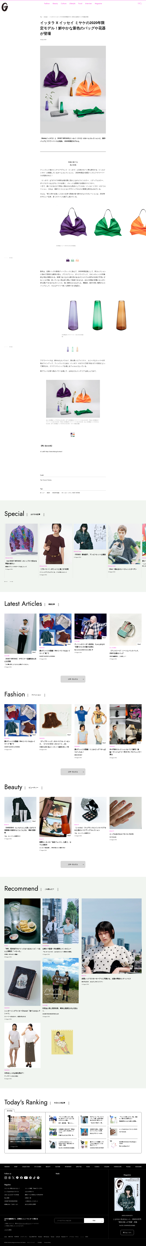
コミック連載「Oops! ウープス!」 (34, 1188)
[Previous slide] (6, 257)
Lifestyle (46, 16)
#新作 (48, 493)
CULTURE (57, 1167)
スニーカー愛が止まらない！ (12, 1188)
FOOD (88, 1167)
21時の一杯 (28, 1198)
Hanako (40, 1237)
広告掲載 (40, 1242)
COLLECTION (26, 1167)
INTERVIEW (68, 1167)
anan (5, 1237)
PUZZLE (128, 1167)
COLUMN (106, 1167)
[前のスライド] (5, 581)
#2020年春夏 (55, 493)
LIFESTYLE (79, 1167)
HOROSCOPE (117, 1167)
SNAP (15, 1167)
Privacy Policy (47, 1242)
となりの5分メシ (29, 1191)
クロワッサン (24, 1237)
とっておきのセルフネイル (11, 1191)
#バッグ (42, 493)
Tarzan (52, 1237)
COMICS (97, 1167)
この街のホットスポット (31, 1201)
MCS (86, 1237)
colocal (58, 1237)
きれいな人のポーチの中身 (11, 1194)
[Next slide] (10, 257)
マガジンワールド (31, 1242)
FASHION (7, 1167)
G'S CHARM (37, 1167)
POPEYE (16, 1237)
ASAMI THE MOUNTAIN (10, 1201)
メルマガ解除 (8, 1229)
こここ (82, 1237)
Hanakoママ (64, 1237)
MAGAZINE (138, 1167)
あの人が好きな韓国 (30, 1204)
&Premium (46, 1237)
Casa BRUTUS (33, 1237)
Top (41, 16)
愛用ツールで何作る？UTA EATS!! (34, 1194)
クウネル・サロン (74, 1237)
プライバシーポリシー (25, 1223)
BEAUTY (48, 1167)
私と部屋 (6, 1198)
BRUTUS (10, 1237)
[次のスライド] (9, 581)
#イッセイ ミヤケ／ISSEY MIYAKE (71, 493)
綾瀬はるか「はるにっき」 (11, 1204)
